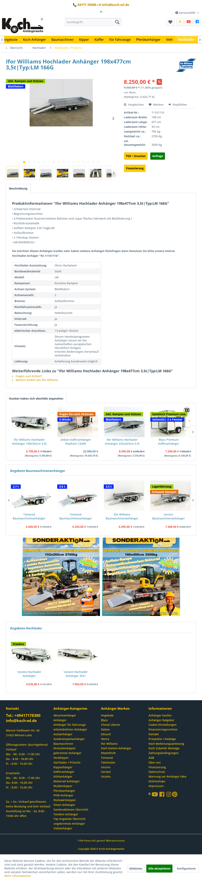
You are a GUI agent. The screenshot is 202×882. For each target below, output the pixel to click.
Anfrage (157, 156)
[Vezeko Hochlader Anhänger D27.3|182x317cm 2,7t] (31, 653)
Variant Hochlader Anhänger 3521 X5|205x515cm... (76, 674)
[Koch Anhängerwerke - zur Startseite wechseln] (22, 26)
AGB (151, 758)
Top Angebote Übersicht (69, 819)
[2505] (141, 577)
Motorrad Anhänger (66, 781)
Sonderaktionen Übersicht (70, 809)
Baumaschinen (63, 744)
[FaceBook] (197, 22)
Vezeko (105, 776)
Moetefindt (108, 753)
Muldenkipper (62, 786)
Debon (105, 729)
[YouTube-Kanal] (155, 795)
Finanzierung (135, 168)
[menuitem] (93, 22)
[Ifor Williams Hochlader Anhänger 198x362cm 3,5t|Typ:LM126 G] (31, 422)
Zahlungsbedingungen (164, 753)
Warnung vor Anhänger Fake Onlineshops (167, 779)
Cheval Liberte (110, 725)
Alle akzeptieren (159, 868)
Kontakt (154, 734)
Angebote (107, 715)
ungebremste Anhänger (69, 823)
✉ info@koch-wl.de (114, 5)
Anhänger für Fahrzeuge (69, 725)
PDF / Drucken (136, 156)
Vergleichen (135, 104)
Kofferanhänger (63, 772)
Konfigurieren (186, 868)
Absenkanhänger (64, 715)
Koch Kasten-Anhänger (116, 748)
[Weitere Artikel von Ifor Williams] (186, 65)
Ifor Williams (109, 744)
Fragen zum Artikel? (28, 376)
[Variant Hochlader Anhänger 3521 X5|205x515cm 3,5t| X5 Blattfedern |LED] (78, 653)
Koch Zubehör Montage (164, 748)
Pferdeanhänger (64, 791)
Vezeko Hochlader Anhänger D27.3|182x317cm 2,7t (29, 674)
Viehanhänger (62, 828)
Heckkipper (61, 758)
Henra (105, 739)
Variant (106, 772)
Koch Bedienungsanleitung (166, 744)
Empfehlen (179, 104)
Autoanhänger (62, 734)
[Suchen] (117, 22)
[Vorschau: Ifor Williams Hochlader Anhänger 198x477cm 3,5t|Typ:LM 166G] (13, 173)
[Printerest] (174, 795)
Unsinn (105, 767)
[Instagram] (169, 795)
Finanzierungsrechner (163, 729)
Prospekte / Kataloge (162, 739)
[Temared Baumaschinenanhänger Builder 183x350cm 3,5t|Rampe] (77, 495)
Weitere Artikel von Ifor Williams (36, 380)
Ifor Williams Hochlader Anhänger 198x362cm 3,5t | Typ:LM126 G (29, 442)
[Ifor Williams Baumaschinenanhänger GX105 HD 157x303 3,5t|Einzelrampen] (124, 495)
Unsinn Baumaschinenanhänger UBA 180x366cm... (168, 516)
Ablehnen (135, 868)
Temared (107, 758)
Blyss (104, 720)
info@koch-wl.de (21, 720)
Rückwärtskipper (64, 800)
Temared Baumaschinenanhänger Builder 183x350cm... (75, 516)
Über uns (155, 762)
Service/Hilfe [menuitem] (187, 13)
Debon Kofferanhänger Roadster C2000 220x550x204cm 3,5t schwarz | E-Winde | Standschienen (76, 442)
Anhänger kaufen (160, 715)
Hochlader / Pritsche (66, 762)
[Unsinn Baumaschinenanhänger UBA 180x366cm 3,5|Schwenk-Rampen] (170, 495)
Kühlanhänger (62, 776)
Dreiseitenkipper (64, 748)
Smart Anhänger (64, 805)
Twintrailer (108, 762)
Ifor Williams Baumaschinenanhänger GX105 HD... (122, 516)
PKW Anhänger (63, 795)
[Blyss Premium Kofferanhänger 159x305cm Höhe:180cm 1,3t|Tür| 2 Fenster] (171, 422)
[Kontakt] (179, 22)
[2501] (61, 577)
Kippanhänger (62, 767)
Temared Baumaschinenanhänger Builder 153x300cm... (29, 516)
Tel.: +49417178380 (23, 715)
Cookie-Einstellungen (163, 725)
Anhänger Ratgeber (161, 720)
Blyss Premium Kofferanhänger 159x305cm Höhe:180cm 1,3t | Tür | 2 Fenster (168, 442)
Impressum (156, 786)
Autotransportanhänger (69, 739)
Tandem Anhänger (65, 814)
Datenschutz (157, 772)
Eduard (106, 734)
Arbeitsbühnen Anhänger (70, 729)
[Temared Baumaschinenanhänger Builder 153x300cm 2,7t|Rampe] (31, 495)
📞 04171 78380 (84, 5)
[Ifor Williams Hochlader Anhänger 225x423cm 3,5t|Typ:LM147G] (124, 422)
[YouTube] (188, 22)
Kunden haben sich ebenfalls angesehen (36, 398)
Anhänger (59, 720)
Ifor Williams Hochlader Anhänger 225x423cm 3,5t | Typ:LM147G (122, 442)
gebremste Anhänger (67, 753)
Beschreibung (18, 188)
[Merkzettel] (170, 22)
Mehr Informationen (17, 876)
